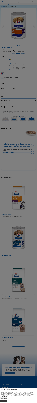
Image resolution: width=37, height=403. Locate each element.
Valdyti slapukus (4, 398)
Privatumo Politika (4, 396)
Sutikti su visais (3, 401)
